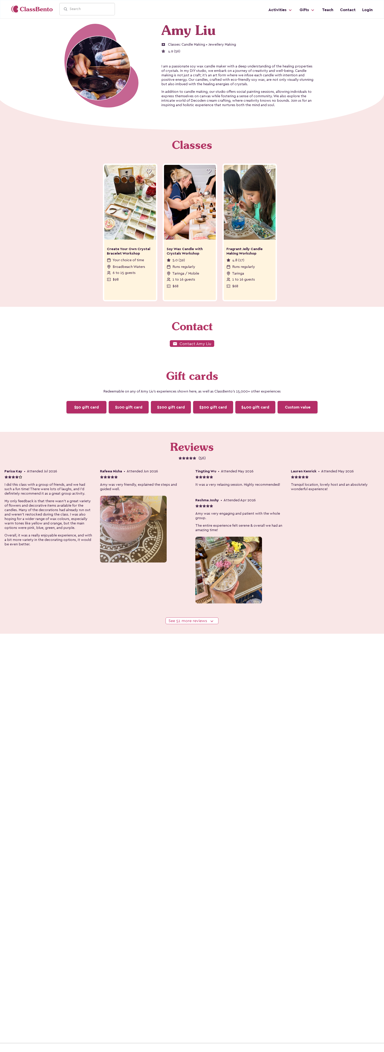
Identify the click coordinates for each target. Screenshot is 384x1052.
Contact (348, 10)
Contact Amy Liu (192, 343)
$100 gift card (128, 407)
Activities (278, 10)
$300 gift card (213, 407)
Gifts (305, 10)
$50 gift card (86, 407)
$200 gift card (171, 407)
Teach (327, 10)
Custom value (297, 407)
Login (367, 10)
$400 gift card (255, 407)
